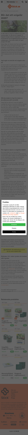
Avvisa (14, 231)
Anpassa (14, 228)
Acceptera (14, 224)
